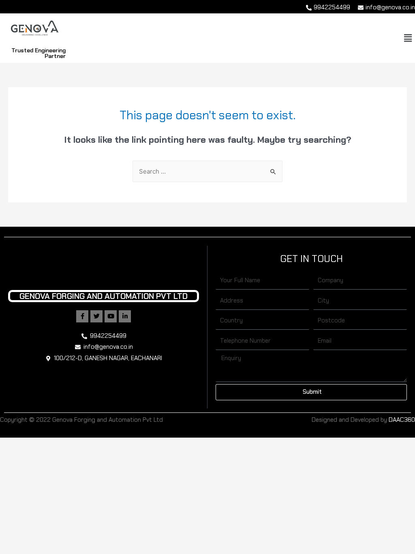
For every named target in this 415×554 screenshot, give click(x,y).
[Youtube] (111, 316)
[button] (408, 38)
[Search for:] (207, 171)
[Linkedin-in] (125, 316)
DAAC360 (402, 420)
